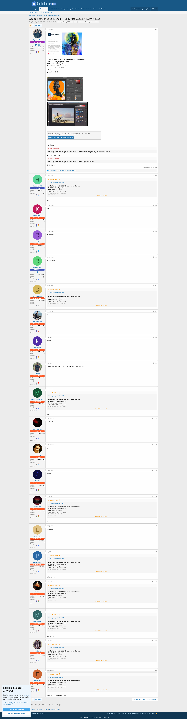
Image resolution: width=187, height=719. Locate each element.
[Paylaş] (153, 29)
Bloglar (74, 9)
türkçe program (88, 22)
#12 (156, 444)
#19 (156, 640)
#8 (156, 337)
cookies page (74, 135)
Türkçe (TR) (42, 714)
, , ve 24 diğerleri (62, 170)
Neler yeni (53, 9)
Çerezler (33, 714)
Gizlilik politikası (133, 714)
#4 (156, 231)
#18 (156, 611)
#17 (156, 581)
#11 (156, 418)
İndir (101, 9)
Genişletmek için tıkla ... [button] (101, 195)
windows (96, 22)
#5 (156, 257)
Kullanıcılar (85, 9)
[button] (58, 9)
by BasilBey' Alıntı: (53, 179)
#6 (156, 286)
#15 (156, 526)
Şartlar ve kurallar (121, 714)
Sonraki (37, 25)
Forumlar (43, 9)
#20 (156, 670)
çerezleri (26, 695)
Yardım (144, 714)
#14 (156, 496)
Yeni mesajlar (35, 12)
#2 (156, 175)
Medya (63, 9)
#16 (156, 552)
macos (80, 22)
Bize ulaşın (110, 714)
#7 (156, 311)
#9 (156, 363)
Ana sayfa (34, 9)
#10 (156, 389)
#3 (156, 205)
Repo (95, 9)
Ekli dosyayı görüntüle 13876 (56, 182)
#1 (156, 29)
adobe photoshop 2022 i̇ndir (65, 22)
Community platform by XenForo (93, 717)
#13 (156, 470)
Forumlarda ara (47, 12)
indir (75, 22)
